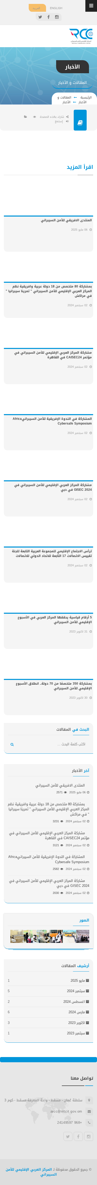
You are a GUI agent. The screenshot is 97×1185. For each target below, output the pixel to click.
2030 (56, 893)
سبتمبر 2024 (76, 991)
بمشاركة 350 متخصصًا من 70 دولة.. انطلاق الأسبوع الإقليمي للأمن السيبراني (54, 686)
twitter (67, 1136)
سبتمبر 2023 (76, 1033)
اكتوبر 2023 (76, 1023)
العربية (36, 8)
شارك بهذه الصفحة (52, 117)
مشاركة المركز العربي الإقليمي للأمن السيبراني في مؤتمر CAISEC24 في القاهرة (53, 355)
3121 (56, 845)
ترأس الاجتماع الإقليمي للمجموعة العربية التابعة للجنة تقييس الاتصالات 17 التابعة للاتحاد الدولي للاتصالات (52, 553)
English (56, 8)
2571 (59, 792)
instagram (88, 1136)
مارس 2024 (77, 1012)
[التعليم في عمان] (69, 936)
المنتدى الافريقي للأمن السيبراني (66, 220)
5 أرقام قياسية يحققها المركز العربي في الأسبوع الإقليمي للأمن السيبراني (55, 620)
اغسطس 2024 (74, 1001)
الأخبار (66, 102)
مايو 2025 (78, 980)
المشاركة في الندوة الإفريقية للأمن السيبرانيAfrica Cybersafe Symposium (52, 421)
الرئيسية (85, 97)
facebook (78, 1136)
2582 (56, 869)
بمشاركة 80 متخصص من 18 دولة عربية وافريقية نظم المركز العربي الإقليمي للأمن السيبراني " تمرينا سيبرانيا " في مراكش (49, 291)
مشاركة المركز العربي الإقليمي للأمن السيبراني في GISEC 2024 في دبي (53, 487)
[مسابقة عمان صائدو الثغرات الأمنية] (82, 936)
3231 (56, 821)
